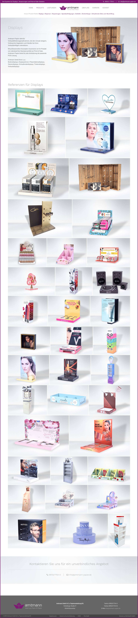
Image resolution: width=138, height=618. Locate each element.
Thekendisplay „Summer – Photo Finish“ (69, 308)
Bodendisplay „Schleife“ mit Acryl (27, 397)
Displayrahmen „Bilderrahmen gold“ (29, 337)
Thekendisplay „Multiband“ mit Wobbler (109, 397)
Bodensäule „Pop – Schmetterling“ (74, 277)
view (26, 105)
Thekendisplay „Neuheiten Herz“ (108, 99)
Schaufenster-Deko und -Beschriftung (103, 13)
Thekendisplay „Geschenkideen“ (26, 99)
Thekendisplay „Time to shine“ (27, 249)
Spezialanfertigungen (68, 13)
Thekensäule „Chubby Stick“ (28, 308)
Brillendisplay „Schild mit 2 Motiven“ (29, 467)
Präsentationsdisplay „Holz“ (100, 175)
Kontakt (86, 616)
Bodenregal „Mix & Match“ (119, 527)
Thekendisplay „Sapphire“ (66, 99)
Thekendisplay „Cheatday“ (67, 249)
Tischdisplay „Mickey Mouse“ (108, 249)
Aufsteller (78, 13)
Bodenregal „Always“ (69, 467)
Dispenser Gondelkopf (109, 468)
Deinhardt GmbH (130, 616)
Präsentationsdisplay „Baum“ (31, 278)
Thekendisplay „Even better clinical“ (36, 134)
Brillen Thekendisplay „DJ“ (111, 278)
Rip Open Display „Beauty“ (66, 496)
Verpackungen (56, 13)
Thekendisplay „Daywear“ (98, 134)
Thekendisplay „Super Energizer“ (70, 367)
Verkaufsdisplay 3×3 (68, 397)
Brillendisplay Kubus (34, 528)
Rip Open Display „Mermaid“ (109, 496)
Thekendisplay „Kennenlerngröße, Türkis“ (110, 308)
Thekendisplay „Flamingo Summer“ (101, 215)
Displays (41, 13)
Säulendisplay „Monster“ (111, 337)
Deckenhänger (86, 13)
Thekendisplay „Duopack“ (38, 175)
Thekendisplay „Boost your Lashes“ (71, 337)
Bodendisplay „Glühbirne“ (110, 367)
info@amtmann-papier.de (128, 1)
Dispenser (48, 13)
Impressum (53, 616)
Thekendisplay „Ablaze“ (100, 433)
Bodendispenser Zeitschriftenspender (26, 496)
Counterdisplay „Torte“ (84, 528)
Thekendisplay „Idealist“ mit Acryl (28, 367)
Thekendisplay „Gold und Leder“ (40, 215)
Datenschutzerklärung (67, 616)
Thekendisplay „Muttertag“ (38, 433)
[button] (4, 614)
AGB (79, 616)
